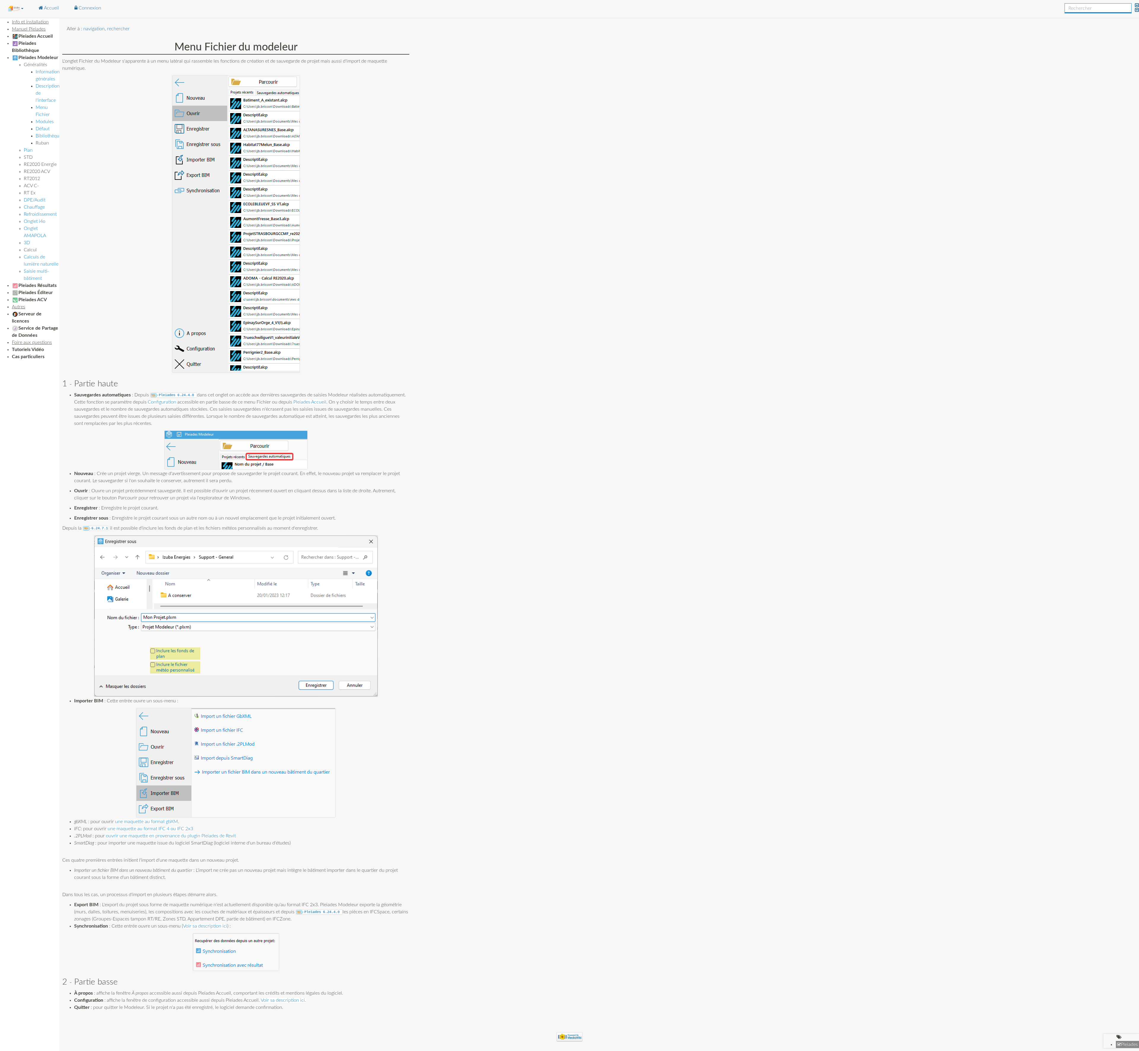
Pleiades (1129, 1044)
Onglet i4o (34, 221)
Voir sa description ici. (283, 1000)
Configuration (162, 402)
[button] (15, 8)
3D (27, 242)
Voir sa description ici (205, 926)
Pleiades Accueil (309, 402)
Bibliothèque (49, 136)
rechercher (118, 28)
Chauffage (34, 207)
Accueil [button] (51, 8)
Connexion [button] (89, 8)
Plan (28, 150)
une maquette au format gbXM (146, 821)
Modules (45, 121)
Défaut (43, 128)
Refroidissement (40, 214)
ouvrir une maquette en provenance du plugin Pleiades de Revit (171, 836)
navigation (94, 28)
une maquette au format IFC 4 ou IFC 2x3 (150, 828)
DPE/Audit (34, 200)
